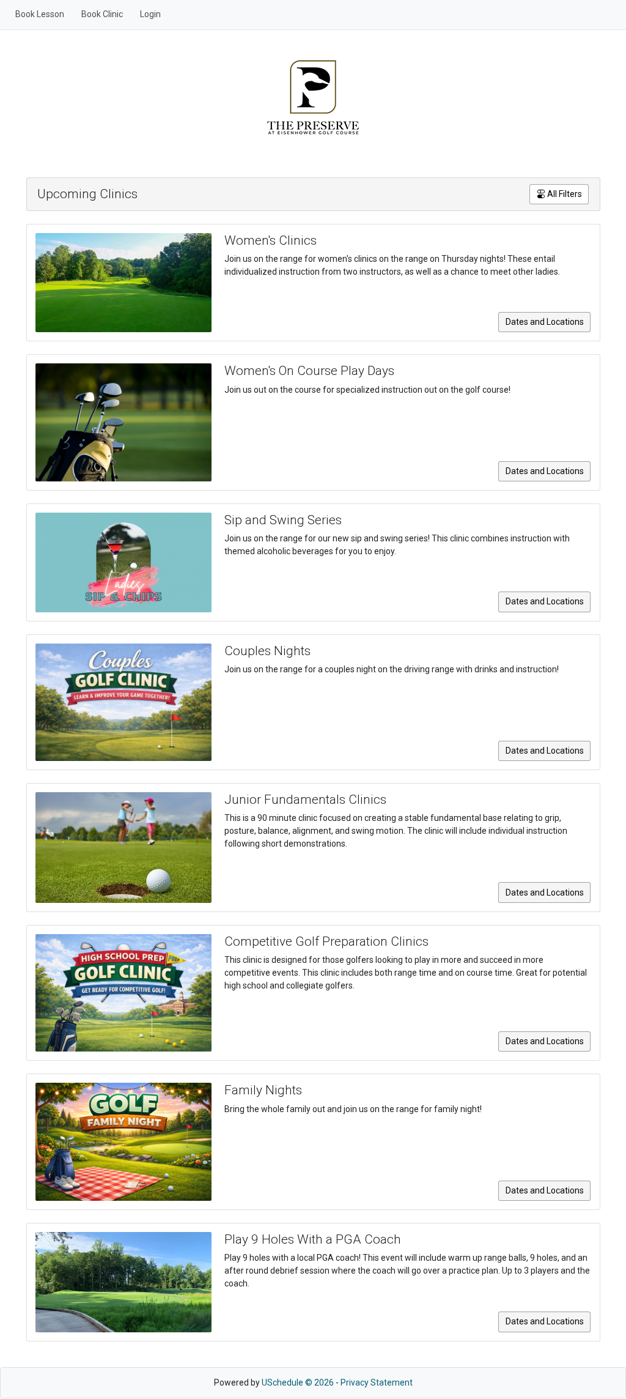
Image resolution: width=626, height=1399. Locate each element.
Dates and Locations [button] (545, 322)
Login (150, 14)
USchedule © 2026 (298, 1382)
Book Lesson (39, 14)
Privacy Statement (377, 1382)
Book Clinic (102, 14)
